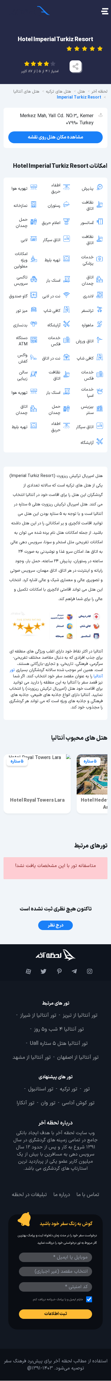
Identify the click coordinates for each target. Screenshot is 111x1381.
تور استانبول (40, 1089)
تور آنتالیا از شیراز (38, 1016)
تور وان (48, 1103)
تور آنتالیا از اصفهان (78, 1057)
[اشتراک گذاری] (75, 66)
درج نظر (55, 925)
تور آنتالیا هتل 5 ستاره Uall (59, 1044)
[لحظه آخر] (55, 955)
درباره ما (61, 1195)
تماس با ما (87, 1195)
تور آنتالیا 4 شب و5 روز (59, 1030)
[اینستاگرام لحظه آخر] (86, 971)
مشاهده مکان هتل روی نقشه (55, 137)
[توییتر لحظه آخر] (40, 971)
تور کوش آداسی (78, 1103)
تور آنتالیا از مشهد (31, 1057)
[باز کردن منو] (104, 12)
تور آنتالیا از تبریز (80, 1016)
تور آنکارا (25, 1103)
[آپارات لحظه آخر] (25, 972)
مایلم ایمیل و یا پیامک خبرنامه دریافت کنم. (57, 1299)
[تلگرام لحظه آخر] (70, 971)
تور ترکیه (68, 1089)
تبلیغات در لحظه (29, 1195)
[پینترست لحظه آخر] (55, 971)
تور (87, 1089)
